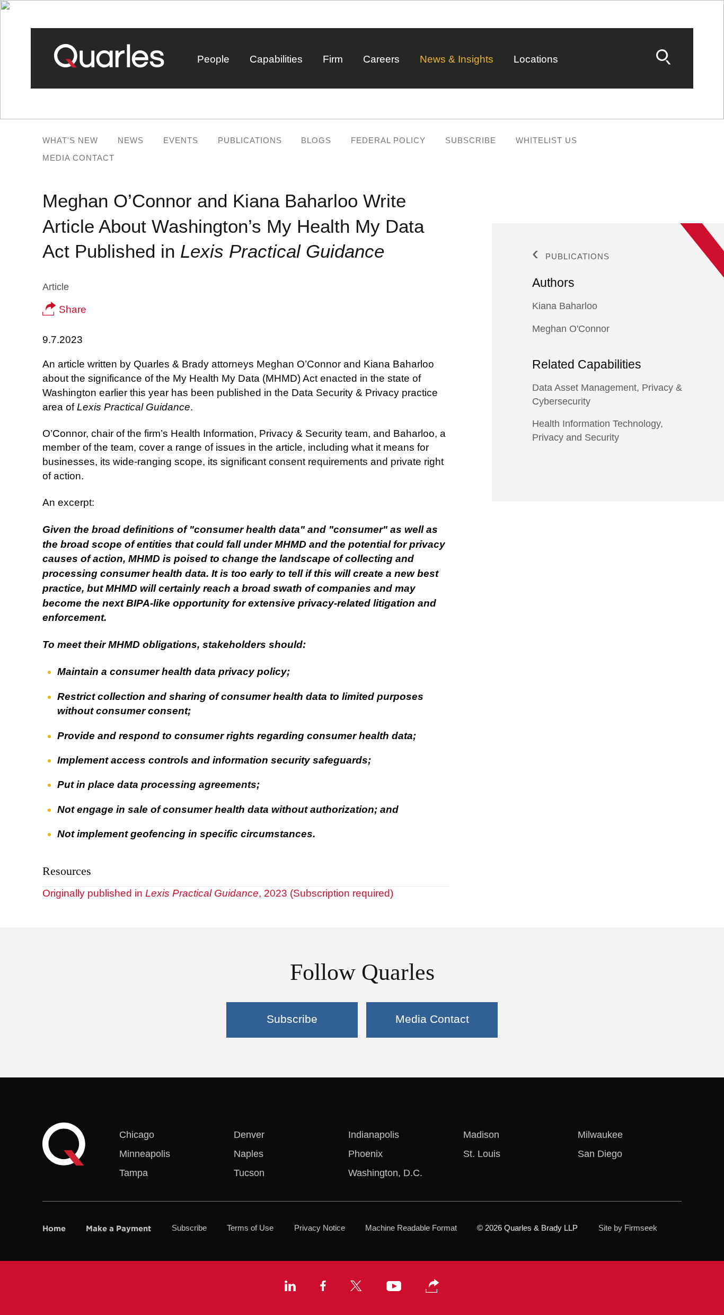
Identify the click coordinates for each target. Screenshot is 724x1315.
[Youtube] (393, 1287)
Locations (536, 59)
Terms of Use (250, 1228)
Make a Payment (118, 1228)
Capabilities (276, 59)
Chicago (136, 1134)
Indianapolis (373, 1134)
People (213, 59)
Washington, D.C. (385, 1173)
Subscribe (470, 140)
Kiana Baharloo (564, 306)
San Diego (600, 1154)
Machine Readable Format (411, 1228)
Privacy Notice (319, 1228)
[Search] (663, 57)
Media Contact (78, 157)
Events (180, 140)
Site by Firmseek (627, 1228)
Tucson (249, 1173)
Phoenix (365, 1154)
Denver (249, 1134)
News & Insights (456, 59)
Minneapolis (144, 1154)
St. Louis (481, 1154)
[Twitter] (356, 1287)
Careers (381, 59)
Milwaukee (600, 1134)
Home (54, 1228)
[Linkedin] (290, 1287)
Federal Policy (388, 140)
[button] (432, 1286)
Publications (250, 140)
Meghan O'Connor (571, 328)
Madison (481, 1134)
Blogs (316, 140)
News (131, 140)
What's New (70, 140)
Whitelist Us (546, 140)
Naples (248, 1154)
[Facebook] (323, 1287)
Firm (333, 59)
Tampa (133, 1173)
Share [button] (71, 309)
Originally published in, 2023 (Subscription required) (217, 893)
